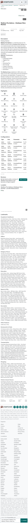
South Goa (16, 466)
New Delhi (16, 439)
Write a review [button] (23, 179)
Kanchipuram (17, 475)
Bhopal (15, 468)
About (2, 424)
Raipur (15, 488)
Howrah (16, 455)
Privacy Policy (21, 431)
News (2, 428)
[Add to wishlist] (22, 10)
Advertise (20, 433)
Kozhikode (16, 477)
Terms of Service (4, 431)
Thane (15, 446)
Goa (15, 464)
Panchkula (3, 462)
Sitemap (3, 433)
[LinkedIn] (20, 407)
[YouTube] (26, 407)
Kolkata (2, 455)
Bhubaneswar (4, 470)
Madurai (3, 481)
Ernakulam (16, 471)
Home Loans (4, 429)
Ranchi (15, 490)
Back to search (5, 5)
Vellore (15, 495)
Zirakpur (16, 462)
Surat (2, 492)
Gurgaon (3, 442)
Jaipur (15, 473)
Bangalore (16, 448)
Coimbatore (16, 470)
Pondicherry (17, 486)
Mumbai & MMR (17, 444)
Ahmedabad (3, 457)
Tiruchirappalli (4, 493)
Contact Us (20, 428)
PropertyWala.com (11, 517)
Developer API (21, 429)
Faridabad (16, 442)
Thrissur (16, 492)
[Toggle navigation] (25, 2)
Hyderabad (16, 449)
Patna (2, 486)
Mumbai (10, 5)
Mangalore (16, 481)
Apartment (16, 5)
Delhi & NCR (4, 439)
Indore (2, 473)
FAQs (19, 424)
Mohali (15, 460)
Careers (2, 426)
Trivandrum (16, 493)
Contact (24, 520)
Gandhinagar (4, 459)
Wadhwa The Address (6, 42)
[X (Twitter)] (17, 407)
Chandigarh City (4, 460)
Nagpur (15, 482)
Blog (19, 426)
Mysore (2, 482)
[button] (22, 2)
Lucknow (3, 479)
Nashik (15, 484)
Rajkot (2, 490)
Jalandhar (3, 475)
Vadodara (3, 495)
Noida (2, 440)
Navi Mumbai (4, 448)
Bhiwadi (3, 468)
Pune (2, 453)
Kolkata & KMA (17, 453)
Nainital (2, 484)
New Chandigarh (5, 464)
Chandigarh (16, 459)
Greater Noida (17, 440)
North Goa (3, 466)
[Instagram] (23, 407)
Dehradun (3, 471)
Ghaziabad (3, 444)
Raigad (2, 488)
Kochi (2, 477)
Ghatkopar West (16, 44)
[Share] (25, 10)
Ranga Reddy (17, 451)
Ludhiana (16, 479)
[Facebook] (14, 407)
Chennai (3, 449)
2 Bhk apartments (22, 47)
